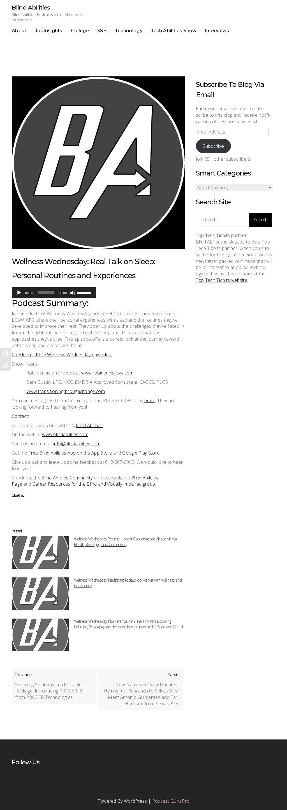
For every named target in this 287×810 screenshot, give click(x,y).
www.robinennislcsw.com (107, 373)
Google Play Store (140, 453)
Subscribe (213, 146)
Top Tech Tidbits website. (222, 280)
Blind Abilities (31, 7)
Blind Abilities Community (67, 478)
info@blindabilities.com (76, 444)
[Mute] (73, 293)
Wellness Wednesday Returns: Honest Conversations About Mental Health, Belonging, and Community (125, 541)
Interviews (217, 30)
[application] (54, 292)
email (149, 400)
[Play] (19, 293)
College (80, 30)
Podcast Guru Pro (171, 801)
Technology (128, 30)
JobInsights (49, 30)
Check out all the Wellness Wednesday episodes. (62, 355)
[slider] (85, 292)
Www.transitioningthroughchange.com (65, 391)
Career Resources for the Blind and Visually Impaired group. (94, 484)
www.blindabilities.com (65, 434)
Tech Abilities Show (173, 30)
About (19, 30)
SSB (102, 30)
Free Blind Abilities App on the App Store (70, 453)
